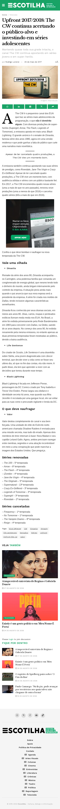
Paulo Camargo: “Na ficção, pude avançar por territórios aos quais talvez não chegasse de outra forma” (36, 689)
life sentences (10, 533)
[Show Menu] (3, 5)
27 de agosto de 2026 (13, 588)
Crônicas (31, 776)
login (11, 639)
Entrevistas (32, 769)
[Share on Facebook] (30, 106)
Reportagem (32, 791)
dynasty (44, 529)
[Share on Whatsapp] (7, 106)
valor (22, 537)
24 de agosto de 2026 (13, 631)
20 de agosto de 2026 (27, 681)
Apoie (30, 744)
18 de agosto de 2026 (27, 696)
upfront (43, 533)
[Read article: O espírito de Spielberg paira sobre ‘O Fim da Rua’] (7, 677)
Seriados (24, 533)
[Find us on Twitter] (23, 715)
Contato (30, 751)
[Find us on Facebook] (30, 715)
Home (4, 15)
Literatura (32, 773)
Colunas (32, 762)
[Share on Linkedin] (19, 106)
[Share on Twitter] (41, 106)
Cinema (32, 766)
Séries (34, 533)
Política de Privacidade (30, 747)
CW (25, 529)
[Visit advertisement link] (30, 223)
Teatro (32, 784)
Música (31, 780)
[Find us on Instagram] (17, 715)
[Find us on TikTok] (43, 715)
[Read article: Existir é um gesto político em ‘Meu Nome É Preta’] (30, 607)
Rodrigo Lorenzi (12, 62)
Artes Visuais (31, 758)
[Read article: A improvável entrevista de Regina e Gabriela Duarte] (30, 564)
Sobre (30, 740)
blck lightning (15, 529)
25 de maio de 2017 (33, 62)
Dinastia (34, 529)
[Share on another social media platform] (53, 106)
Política (32, 787)
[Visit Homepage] (32, 5)
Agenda (32, 755)
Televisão (13, 15)
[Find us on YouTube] (36, 715)
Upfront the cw (10, 537)
